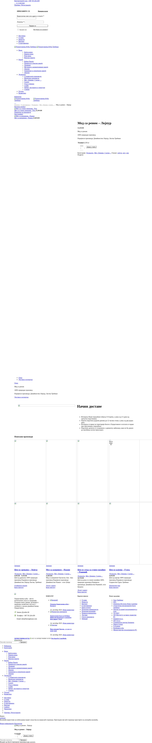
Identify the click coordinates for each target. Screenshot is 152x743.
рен (127, 153)
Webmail (84, 619)
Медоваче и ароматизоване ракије (36, 67)
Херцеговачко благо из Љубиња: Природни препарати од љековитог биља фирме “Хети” (60, 617)
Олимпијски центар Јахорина (123, 622)
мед (124, 153)
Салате (26, 82)
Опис (20, 378)
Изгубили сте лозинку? (40, 29)
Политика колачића (88, 611)
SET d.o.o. (116, 620)
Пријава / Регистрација (12, 712)
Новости (85, 602)
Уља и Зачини (29, 84)
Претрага (23, 642)
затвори (2, 718)
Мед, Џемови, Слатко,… (32, 80)
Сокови (26, 89)
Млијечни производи (31, 78)
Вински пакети (29, 58)
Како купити (86, 607)
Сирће (26, 86)
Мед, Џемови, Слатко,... (46, 105)
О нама (84, 600)
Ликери (27, 69)
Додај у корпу (91, 147)
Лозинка (20, 22)
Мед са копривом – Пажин (58, 570)
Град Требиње (118, 600)
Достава (84, 615)
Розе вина (27, 56)
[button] (51, 585)
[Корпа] (15, 103)
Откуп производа (88, 617)
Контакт (84, 604)
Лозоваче (27, 65)
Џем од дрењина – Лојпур (25, 570)
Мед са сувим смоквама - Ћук (25, 110)
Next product (18, 114)
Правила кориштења (89, 613)
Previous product (19, 107)
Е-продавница (25, 105)
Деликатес (35, 105)
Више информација (7, 723)
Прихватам (18, 723)
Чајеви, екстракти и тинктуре (34, 87)
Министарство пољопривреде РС (125, 630)
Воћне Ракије (29, 61)
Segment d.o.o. (118, 619)
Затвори (17, 566)
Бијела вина (28, 52)
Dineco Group (118, 624)
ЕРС (114, 602)
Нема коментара (68, 610)
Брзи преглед (19, 587)
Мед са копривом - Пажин (23, 118)
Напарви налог (43, 11)
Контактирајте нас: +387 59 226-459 (26, 1)
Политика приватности (90, 609)
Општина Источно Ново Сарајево (125, 604)
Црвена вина (28, 54)
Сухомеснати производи (32, 76)
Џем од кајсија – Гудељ (119, 570)
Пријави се (32, 26)
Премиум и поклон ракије (33, 63)
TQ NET (116, 613)
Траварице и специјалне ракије (35, 71)
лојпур (119, 153)
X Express (116, 626)
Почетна (17, 105)
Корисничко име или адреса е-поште (30, 16)
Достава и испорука (26, 379)
